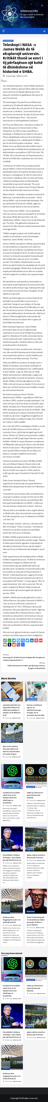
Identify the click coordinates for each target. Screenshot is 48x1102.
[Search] (44, 31)
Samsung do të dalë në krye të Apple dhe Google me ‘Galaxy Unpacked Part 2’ (24, 657)
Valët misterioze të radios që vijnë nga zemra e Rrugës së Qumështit (26, 665)
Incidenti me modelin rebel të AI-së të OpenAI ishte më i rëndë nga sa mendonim (11, 797)
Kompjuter (6, 849)
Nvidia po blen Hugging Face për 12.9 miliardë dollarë (11, 919)
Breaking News (8, 41)
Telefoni (29, 849)
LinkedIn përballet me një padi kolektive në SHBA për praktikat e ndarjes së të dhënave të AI (12, 710)
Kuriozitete (30, 787)
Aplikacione (30, 911)
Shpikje (5, 787)
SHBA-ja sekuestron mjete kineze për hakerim (35, 795)
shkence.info (22, 76)
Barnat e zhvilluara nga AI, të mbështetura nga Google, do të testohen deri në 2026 (35, 710)
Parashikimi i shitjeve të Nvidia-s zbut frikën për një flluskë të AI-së (12, 857)
